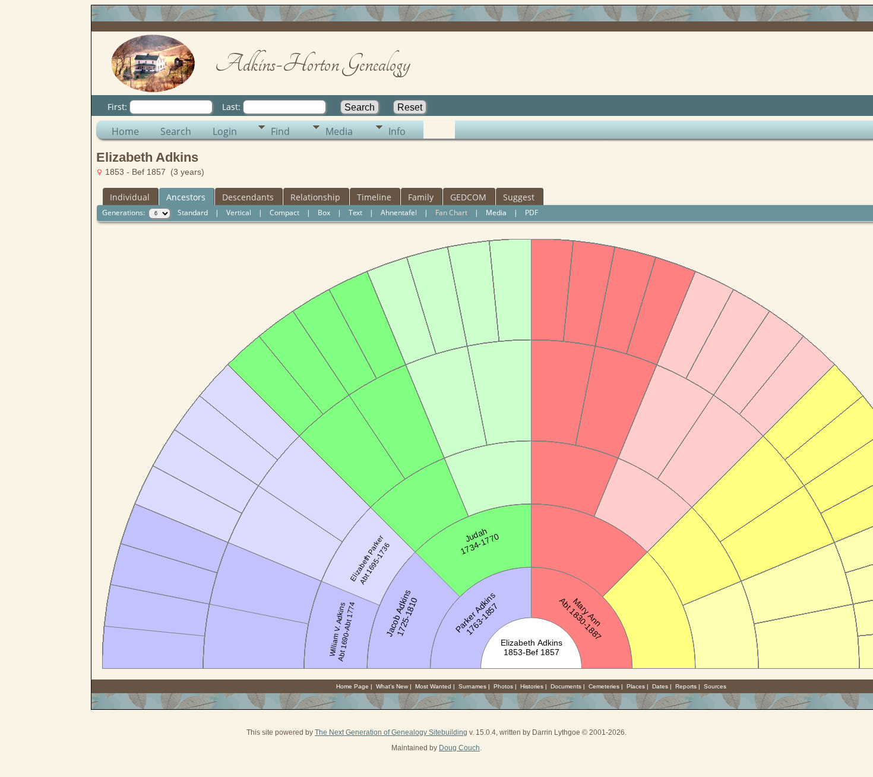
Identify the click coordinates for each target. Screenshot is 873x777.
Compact (284, 212)
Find (280, 131)
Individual (130, 197)
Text (355, 212)
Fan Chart (451, 212)
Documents (566, 686)
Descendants (248, 197)
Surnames (472, 686)
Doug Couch (459, 748)
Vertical (238, 212)
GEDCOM (468, 197)
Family (421, 197)
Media (339, 131)
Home (125, 131)
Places (636, 686)
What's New (392, 686)
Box (324, 212)
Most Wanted (433, 686)
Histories (531, 686)
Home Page (352, 686)
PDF (531, 212)
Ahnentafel (399, 212)
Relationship (315, 197)
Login (225, 131)
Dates (660, 686)
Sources (715, 686)
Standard (193, 212)
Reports (686, 686)
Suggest (518, 197)
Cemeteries (604, 686)
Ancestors (185, 197)
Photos (503, 686)
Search (175, 131)
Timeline (374, 197)
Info (397, 131)
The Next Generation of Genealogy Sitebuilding (391, 732)
